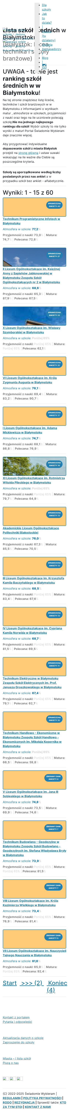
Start (10, 983)
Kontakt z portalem (16, 1017)
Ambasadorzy (51, 49)
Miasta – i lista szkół (17, 1058)
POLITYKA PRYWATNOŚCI (42, 1098)
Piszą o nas (11, 1063)
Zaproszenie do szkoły (18, 1042)
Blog (45, 58)
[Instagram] (44, 66)
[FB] (43, 71)
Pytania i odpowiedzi (17, 1022)
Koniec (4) (57, 986)
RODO (7, 1102)
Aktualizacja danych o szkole (23, 1038)
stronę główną (28, 153)
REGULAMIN (12, 1098)
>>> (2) (32, 983)
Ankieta (47, 44)
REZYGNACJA (24, 1102)
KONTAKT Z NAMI (38, 1107)
